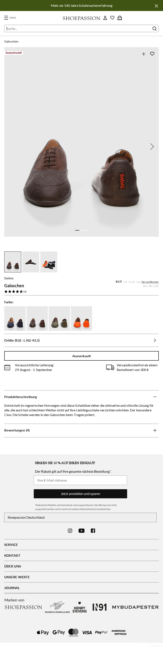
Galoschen (11, 41)
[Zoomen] (143, 54)
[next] (151, 146)
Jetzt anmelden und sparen (80, 494)
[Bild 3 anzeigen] (86, 230)
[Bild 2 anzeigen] (81, 230)
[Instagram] (70, 531)
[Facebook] (93, 531)
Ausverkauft (81, 356)
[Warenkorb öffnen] (120, 17)
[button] (81, 291)
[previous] (11, 146)
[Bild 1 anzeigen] (77, 230)
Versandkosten (150, 281)
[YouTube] (82, 531)
